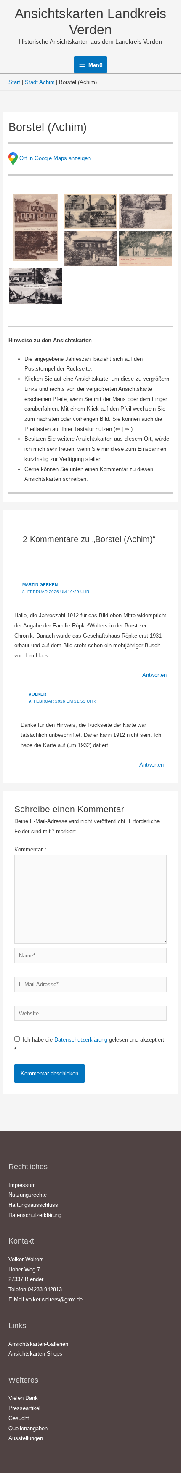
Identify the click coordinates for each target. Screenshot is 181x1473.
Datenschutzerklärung (81, 1040)
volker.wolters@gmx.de (54, 1299)
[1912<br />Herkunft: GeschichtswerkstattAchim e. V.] (90, 248)
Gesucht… (21, 1418)
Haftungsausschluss (33, 1205)
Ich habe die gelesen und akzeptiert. (90, 1045)
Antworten (154, 675)
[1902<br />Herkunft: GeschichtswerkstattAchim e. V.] (145, 248)
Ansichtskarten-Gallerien (38, 1344)
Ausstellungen (25, 1438)
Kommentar (30, 849)
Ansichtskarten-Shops (35, 1353)
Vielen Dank (23, 1398)
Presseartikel (24, 1408)
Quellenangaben (28, 1428)
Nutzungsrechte (27, 1195)
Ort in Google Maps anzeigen (54, 158)
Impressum (22, 1185)
